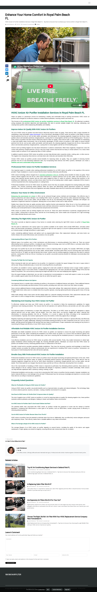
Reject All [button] (67, 589)
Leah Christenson (10, 24)
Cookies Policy (41, 589)
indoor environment (35, 134)
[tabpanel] (47, 44)
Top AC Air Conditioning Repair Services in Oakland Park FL (48, 467)
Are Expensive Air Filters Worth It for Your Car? (44, 500)
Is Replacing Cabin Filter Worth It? (39, 484)
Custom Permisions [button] (57, 589)
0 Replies (38, 24)
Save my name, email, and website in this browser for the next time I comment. (28, 559)
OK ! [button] (48, 589)
